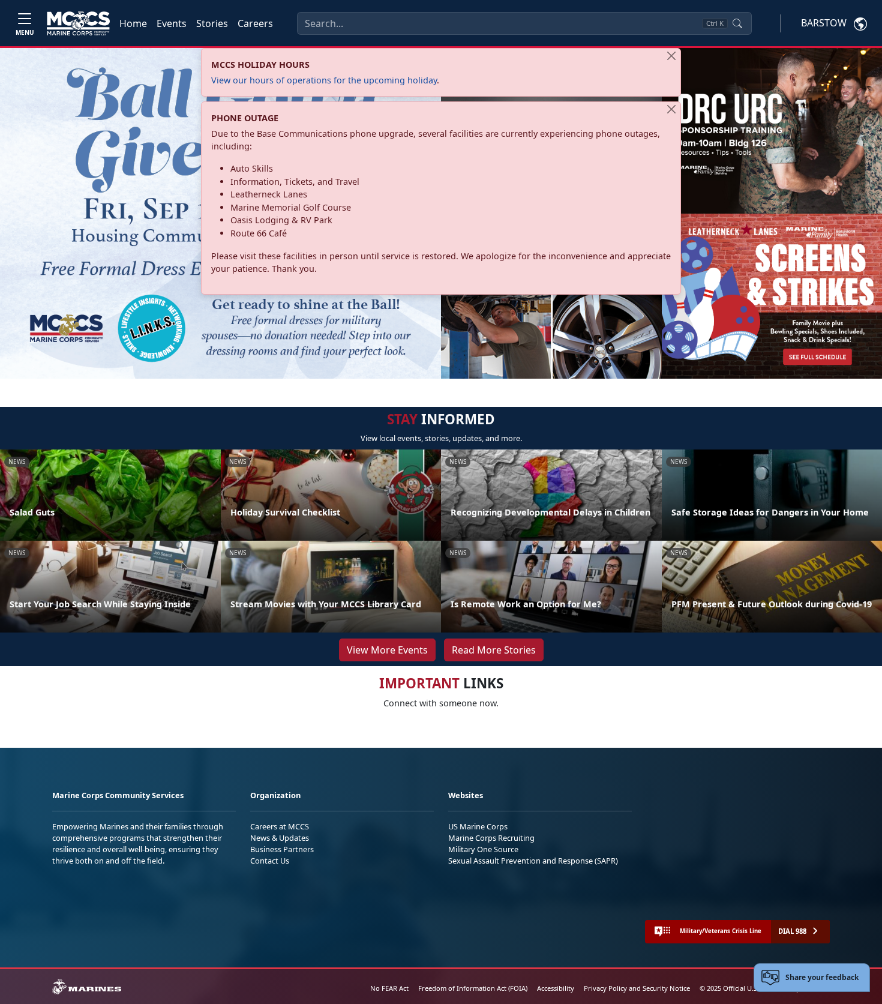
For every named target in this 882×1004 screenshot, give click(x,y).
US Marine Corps (478, 826)
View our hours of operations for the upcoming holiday (324, 80)
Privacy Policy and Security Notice (637, 988)
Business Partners (282, 849)
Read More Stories (494, 650)
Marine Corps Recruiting (491, 837)
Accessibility (555, 988)
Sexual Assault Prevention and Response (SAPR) (533, 860)
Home (133, 23)
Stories (212, 23)
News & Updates (279, 837)
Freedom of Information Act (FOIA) (472, 988)
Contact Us (269, 860)
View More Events (387, 650)
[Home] (78, 23)
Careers (255, 23)
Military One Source (483, 849)
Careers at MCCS (279, 826)
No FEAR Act (389, 988)
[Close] (671, 56)
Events (172, 23)
